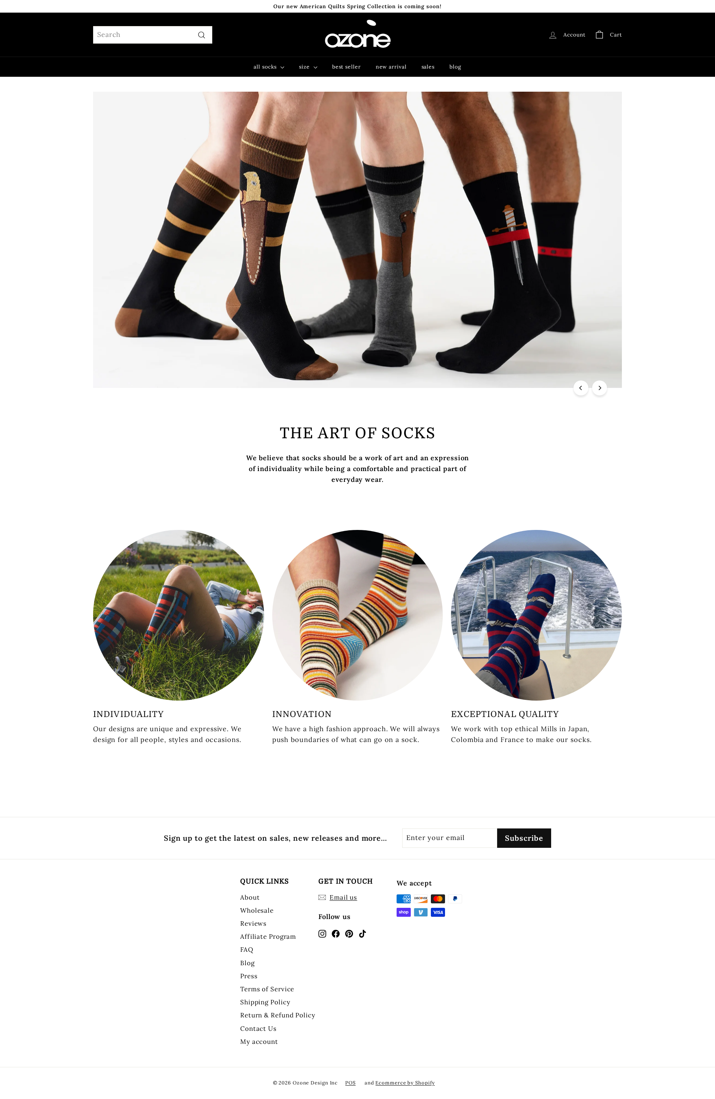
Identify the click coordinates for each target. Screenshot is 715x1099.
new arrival (391, 66)
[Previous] (580, 387)
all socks (266, 66)
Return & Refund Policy (277, 1015)
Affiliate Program (268, 936)
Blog (247, 963)
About (250, 897)
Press (249, 976)
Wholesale (257, 910)
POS (350, 1083)
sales (428, 66)
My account (259, 1042)
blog (455, 66)
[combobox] (152, 35)
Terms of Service (267, 989)
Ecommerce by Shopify (405, 1083)
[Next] (599, 387)
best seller (346, 66)
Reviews (253, 923)
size (305, 66)
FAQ (247, 949)
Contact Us (258, 1028)
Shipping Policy (265, 1002)
